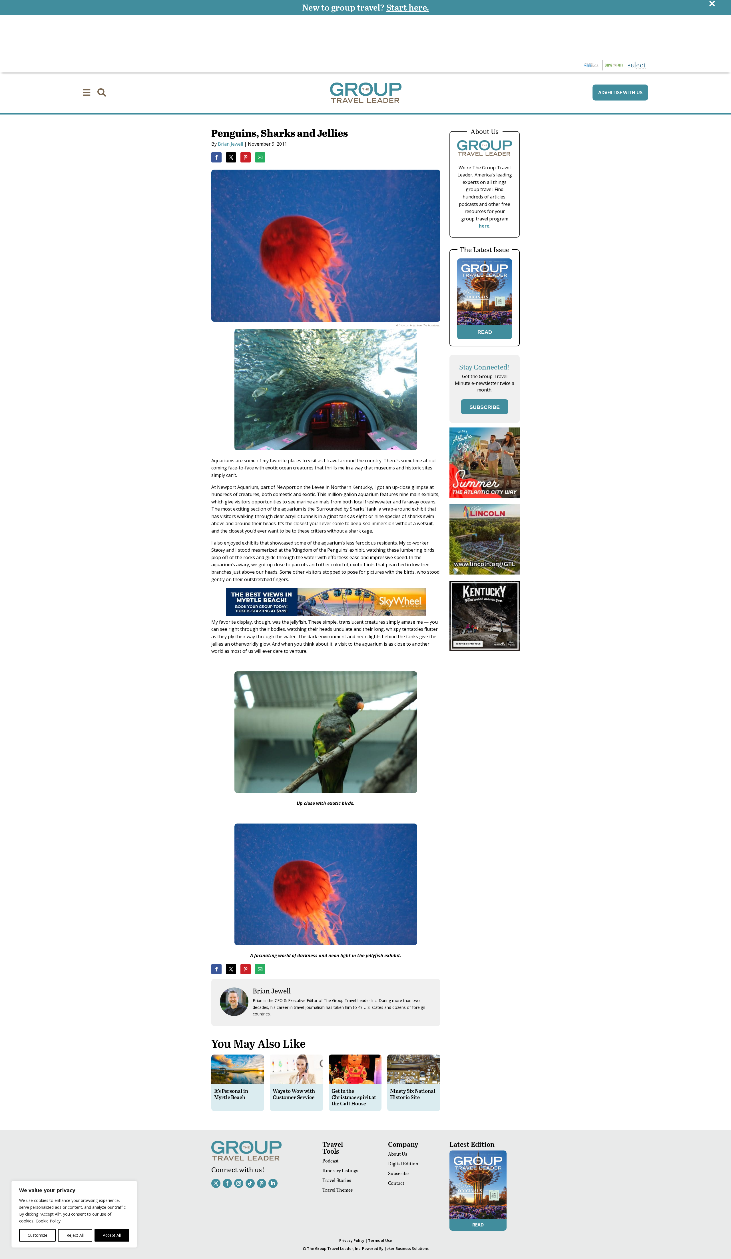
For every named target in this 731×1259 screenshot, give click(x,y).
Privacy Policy (351, 1240)
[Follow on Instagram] (238, 1183)
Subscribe (398, 1173)
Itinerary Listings (340, 1170)
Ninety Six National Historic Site (412, 1094)
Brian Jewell (230, 144)
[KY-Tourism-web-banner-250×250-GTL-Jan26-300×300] (484, 649)
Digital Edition (403, 1163)
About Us (397, 1154)
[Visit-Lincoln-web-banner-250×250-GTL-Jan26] (484, 573)
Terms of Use (380, 1240)
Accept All (112, 1235)
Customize (37, 1235)
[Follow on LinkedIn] (273, 1183)
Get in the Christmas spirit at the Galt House (354, 1097)
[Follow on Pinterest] (261, 1183)
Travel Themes (337, 1190)
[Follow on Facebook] (227, 1183)
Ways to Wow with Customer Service (294, 1094)
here (484, 226)
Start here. (407, 7)
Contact (396, 1183)
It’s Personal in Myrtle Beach (231, 1094)
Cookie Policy (48, 1221)
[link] (216, 157)
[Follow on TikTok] (250, 1183)
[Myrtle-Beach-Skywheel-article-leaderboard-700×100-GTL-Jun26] (326, 614)
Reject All (75, 1235)
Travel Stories (336, 1180)
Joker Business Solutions (407, 1248)
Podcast (330, 1161)
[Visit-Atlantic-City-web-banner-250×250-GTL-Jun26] (484, 496)
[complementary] (74, 1214)
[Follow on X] (215, 1183)
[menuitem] (86, 92)
